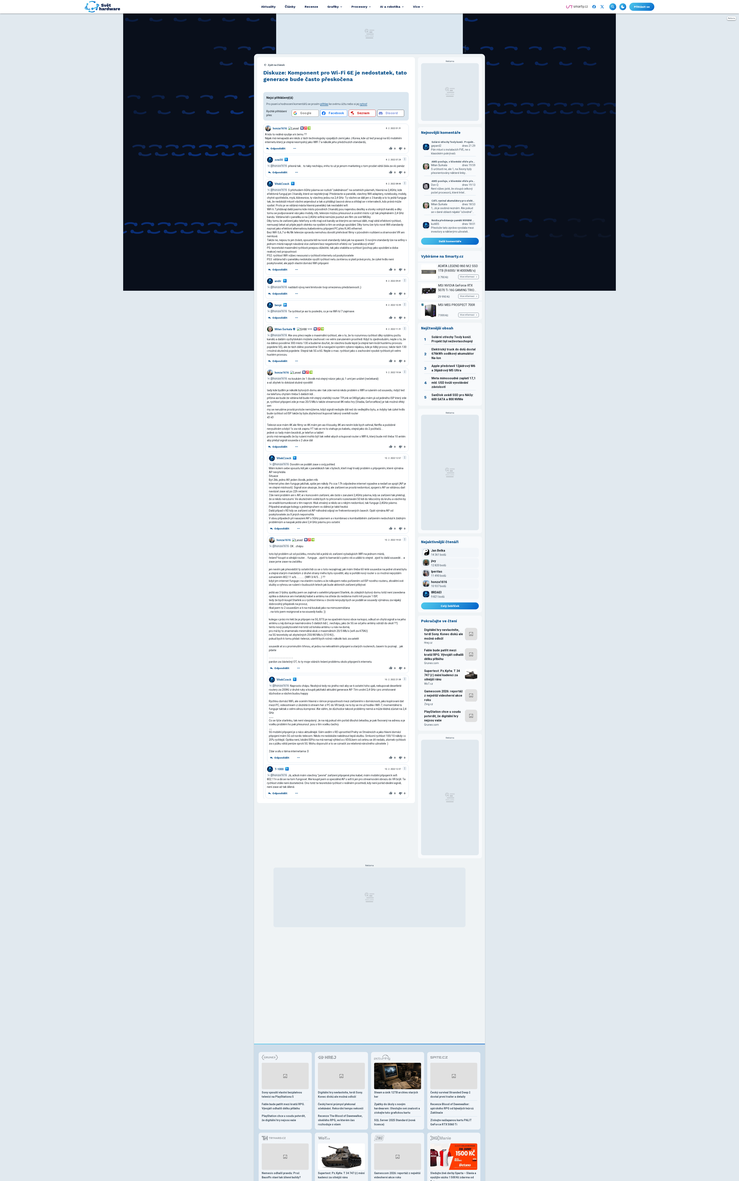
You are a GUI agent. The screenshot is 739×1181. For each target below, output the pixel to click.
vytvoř (363, 104)
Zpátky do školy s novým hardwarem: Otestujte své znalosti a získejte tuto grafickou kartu (397, 1108)
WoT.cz (428, 683)
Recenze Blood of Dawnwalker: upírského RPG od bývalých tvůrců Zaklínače (452, 1108)
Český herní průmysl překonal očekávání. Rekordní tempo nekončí (340, 1106)
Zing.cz (428, 704)
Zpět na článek (276, 65)
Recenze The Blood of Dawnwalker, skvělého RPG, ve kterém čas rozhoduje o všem (340, 1120)
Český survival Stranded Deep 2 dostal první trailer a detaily (450, 1094)
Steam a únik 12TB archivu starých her (396, 1094)
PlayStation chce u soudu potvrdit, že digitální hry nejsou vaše (442, 716)
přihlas (324, 104)
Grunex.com (431, 663)
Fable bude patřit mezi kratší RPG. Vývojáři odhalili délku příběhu (443, 654)
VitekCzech (282, 183)
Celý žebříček (450, 605)
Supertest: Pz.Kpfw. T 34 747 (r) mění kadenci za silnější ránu (442, 675)
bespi (278, 305)
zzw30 (279, 159)
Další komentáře (450, 241)
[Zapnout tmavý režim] (622, 6)
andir (278, 281)
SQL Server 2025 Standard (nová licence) (394, 1122)
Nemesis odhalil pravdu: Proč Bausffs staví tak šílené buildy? (281, 1175)
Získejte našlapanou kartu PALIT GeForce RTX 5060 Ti (451, 1122)
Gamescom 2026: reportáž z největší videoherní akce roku (443, 695)
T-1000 (279, 769)
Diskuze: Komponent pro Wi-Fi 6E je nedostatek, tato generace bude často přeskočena (335, 76)
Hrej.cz (428, 642)
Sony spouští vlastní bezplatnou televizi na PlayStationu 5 (282, 1094)
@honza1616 (279, 165)
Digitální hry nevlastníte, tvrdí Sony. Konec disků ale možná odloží (443, 634)
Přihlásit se (642, 6)
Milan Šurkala (283, 329)
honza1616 (280, 128)
